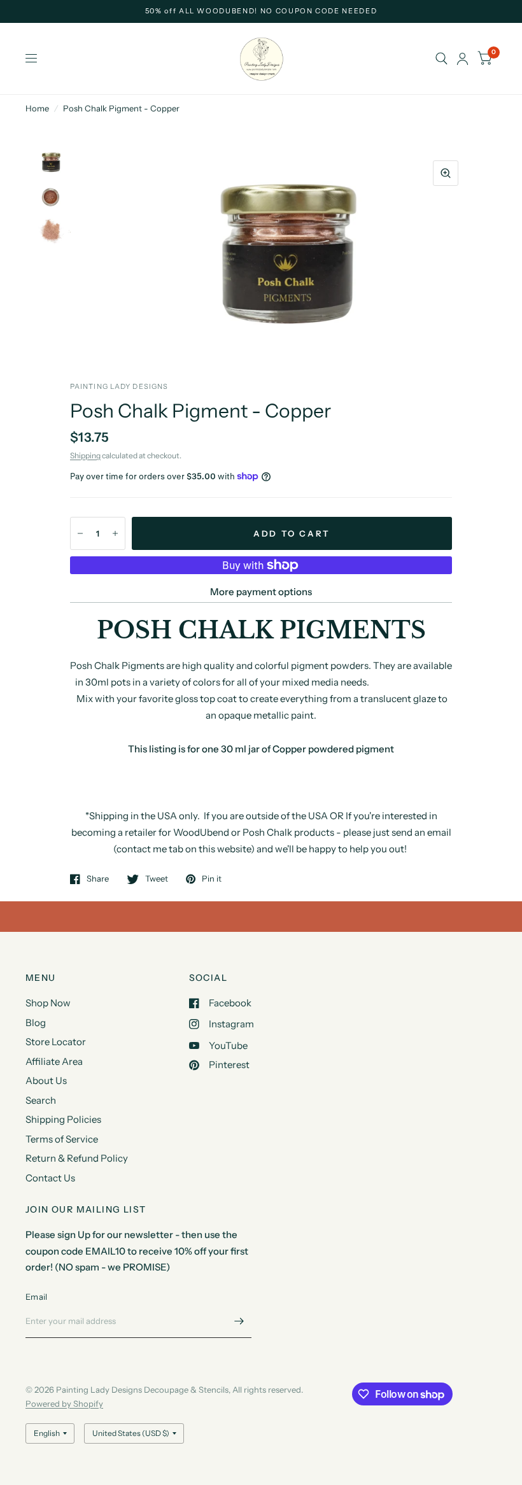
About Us (46, 1080)
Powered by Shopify (64, 1403)
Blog (35, 1023)
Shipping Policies (63, 1119)
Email (36, 1296)
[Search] (441, 58)
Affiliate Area (54, 1061)
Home (37, 108)
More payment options (261, 592)
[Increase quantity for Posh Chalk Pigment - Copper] (115, 533)
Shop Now (48, 1003)
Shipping (85, 455)
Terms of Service (61, 1139)
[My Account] (462, 58)
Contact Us (50, 1178)
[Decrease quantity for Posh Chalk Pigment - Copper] (80, 533)
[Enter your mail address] (238, 1321)
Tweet (156, 879)
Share (98, 879)
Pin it (212, 879)
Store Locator (55, 1042)
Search (40, 1100)
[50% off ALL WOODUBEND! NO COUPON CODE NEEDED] (261, 11)
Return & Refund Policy (76, 1158)
